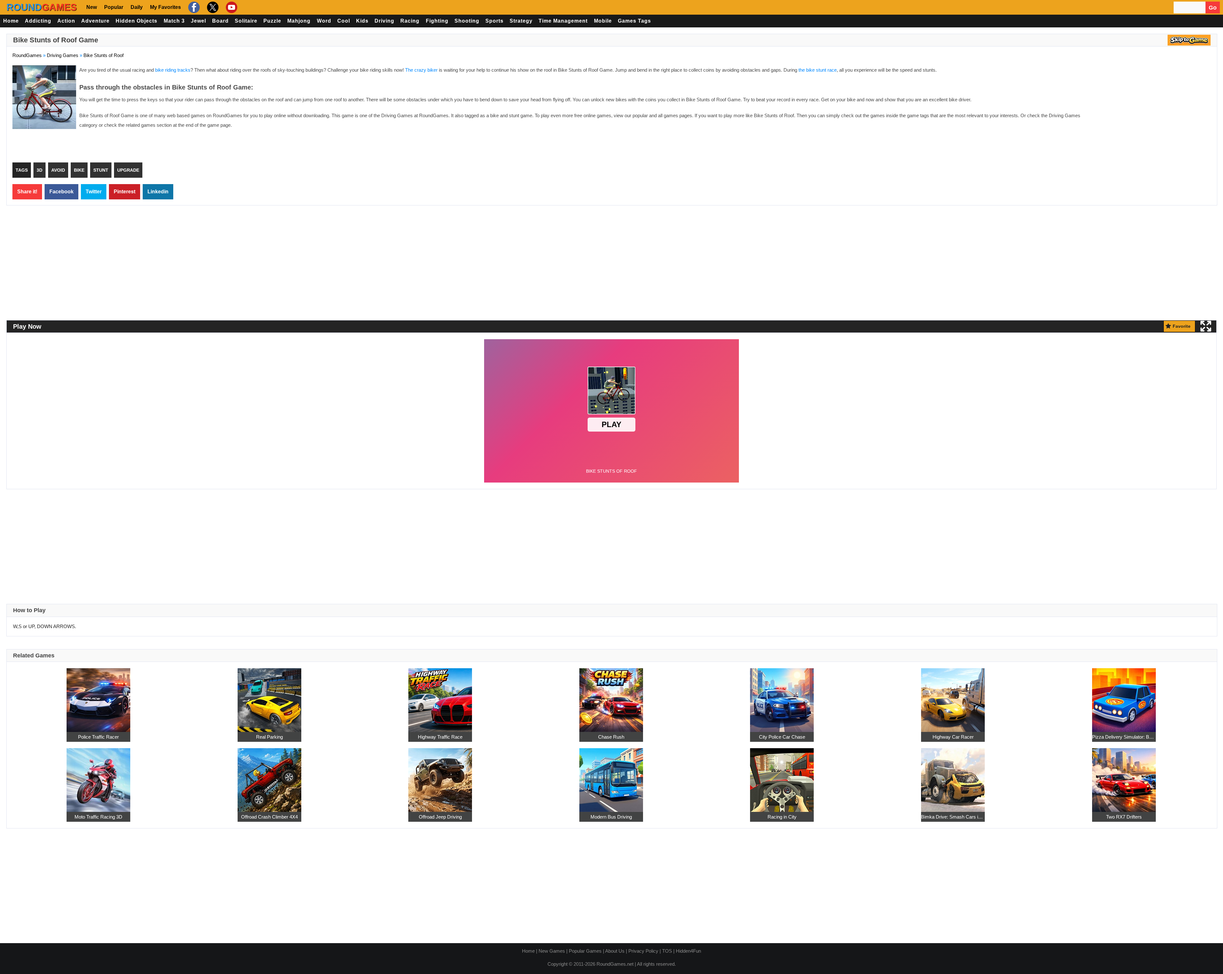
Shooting (466, 21)
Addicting (38, 21)
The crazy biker (421, 70)
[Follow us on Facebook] (193, 7)
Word (324, 21)
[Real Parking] (269, 696)
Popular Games (585, 951)
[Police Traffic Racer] (98, 696)
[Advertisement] (1157, 111)
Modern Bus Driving (611, 817)
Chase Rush (611, 737)
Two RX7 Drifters (1124, 817)
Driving (384, 21)
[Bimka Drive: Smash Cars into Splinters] (953, 776)
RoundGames (27, 55)
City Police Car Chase (782, 737)
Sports (494, 21)
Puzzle (272, 21)
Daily (137, 7)
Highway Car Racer (953, 737)
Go (1213, 7)
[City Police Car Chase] (782, 696)
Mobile (603, 21)
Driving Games (62, 55)
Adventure (95, 21)
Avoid (58, 170)
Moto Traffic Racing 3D (98, 817)
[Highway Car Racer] (953, 696)
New (91, 7)
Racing (409, 21)
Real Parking (269, 737)
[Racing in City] (782, 776)
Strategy (521, 21)
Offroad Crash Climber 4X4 (269, 817)
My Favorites (165, 7)
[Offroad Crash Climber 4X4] (269, 776)
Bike (79, 170)
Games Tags (634, 21)
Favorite (1182, 326)
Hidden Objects (136, 21)
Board (220, 21)
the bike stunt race (817, 70)
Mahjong (299, 21)
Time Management (563, 21)
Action (66, 21)
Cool (343, 21)
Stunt (100, 170)
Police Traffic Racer (98, 737)
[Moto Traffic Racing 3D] (98, 776)
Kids (362, 21)
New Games (552, 951)
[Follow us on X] (212, 7)
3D (39, 170)
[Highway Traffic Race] (440, 696)
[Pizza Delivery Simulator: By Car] (1124, 696)
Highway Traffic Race (440, 737)
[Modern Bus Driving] (611, 776)
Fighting (437, 21)
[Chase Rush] (611, 696)
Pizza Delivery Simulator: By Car (1124, 737)
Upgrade (128, 170)
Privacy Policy (643, 951)
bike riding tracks (172, 70)
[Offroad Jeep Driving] (440, 776)
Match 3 (174, 21)
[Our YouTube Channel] (231, 7)
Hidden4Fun (688, 951)
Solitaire (246, 21)
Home (11, 21)
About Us (615, 951)
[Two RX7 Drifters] (1124, 776)
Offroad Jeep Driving (440, 817)
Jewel (198, 21)
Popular (113, 7)
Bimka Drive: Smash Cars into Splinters (953, 817)
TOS (667, 951)
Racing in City (782, 817)
